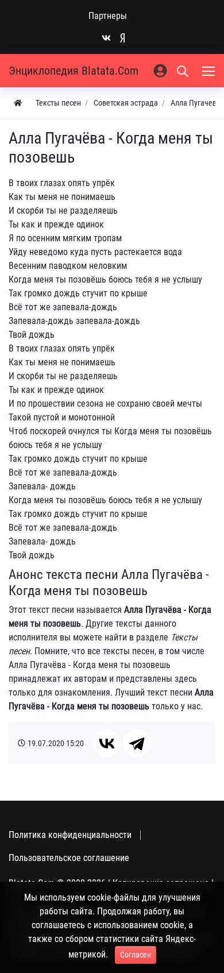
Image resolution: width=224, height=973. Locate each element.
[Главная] (18, 103)
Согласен (135, 954)
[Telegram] (136, 743)
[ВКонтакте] (107, 743)
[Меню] (209, 70)
